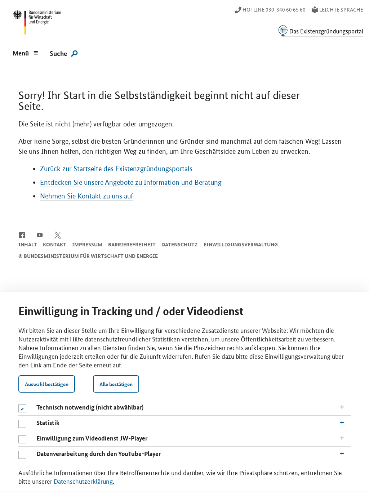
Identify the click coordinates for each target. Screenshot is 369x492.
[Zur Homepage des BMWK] (35, 24)
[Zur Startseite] (320, 31)
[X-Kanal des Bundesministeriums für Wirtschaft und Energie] (57, 234)
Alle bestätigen (116, 384)
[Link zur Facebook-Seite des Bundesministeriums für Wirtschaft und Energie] (21, 234)
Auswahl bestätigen (46, 384)
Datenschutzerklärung (83, 481)
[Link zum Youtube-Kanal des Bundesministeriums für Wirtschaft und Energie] (39, 234)
